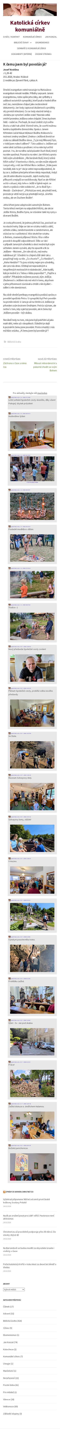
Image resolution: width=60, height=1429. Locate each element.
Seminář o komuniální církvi (31, 48)
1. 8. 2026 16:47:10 (25, 605)
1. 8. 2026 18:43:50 (25, 455)
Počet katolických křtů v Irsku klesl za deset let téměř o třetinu (29, 1266)
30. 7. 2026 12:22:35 (25, 688)
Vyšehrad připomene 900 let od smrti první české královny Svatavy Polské (26, 1201)
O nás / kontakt (11, 36)
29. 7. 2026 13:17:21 (25, 817)
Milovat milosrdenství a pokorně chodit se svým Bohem (45, 367)
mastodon (42, 393)
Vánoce (6, 1399)
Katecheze (8, 1349)
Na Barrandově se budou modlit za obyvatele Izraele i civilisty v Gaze (28, 1250)
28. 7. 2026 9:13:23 (25, 1062)
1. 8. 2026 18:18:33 (25, 526)
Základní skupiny (11, 1413)
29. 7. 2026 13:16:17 (25, 858)
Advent (6, 1313)
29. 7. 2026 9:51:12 (25, 900)
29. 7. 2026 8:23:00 (25, 937)
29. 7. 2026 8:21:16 (25, 978)
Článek (6, 1306)
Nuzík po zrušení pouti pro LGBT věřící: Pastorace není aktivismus (28, 1217)
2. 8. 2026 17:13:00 (25, 397)
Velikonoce (8, 1406)
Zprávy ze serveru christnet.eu (19, 1192)
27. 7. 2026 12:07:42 (25, 1104)
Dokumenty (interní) (21, 54)
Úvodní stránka (43, 54)
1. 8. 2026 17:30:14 (25, 568)
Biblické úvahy (21, 42)
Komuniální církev (32, 36)
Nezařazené (9, 1378)
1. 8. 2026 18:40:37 (25, 490)
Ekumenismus (42, 42)
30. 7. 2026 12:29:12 (25, 646)
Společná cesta (15, 397)
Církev (6, 1328)
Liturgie (6, 1363)
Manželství (8, 1370)
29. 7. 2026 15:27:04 (25, 733)
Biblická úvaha (14, 341)
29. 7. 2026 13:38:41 (25, 775)
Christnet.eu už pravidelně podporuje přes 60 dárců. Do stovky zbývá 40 (29, 1233)
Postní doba (9, 1385)
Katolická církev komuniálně (30, 26)
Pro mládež (8, 1392)
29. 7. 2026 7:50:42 (25, 1020)
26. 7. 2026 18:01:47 (25, 1145)
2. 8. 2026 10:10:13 (25, 413)
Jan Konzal (51, 36)
